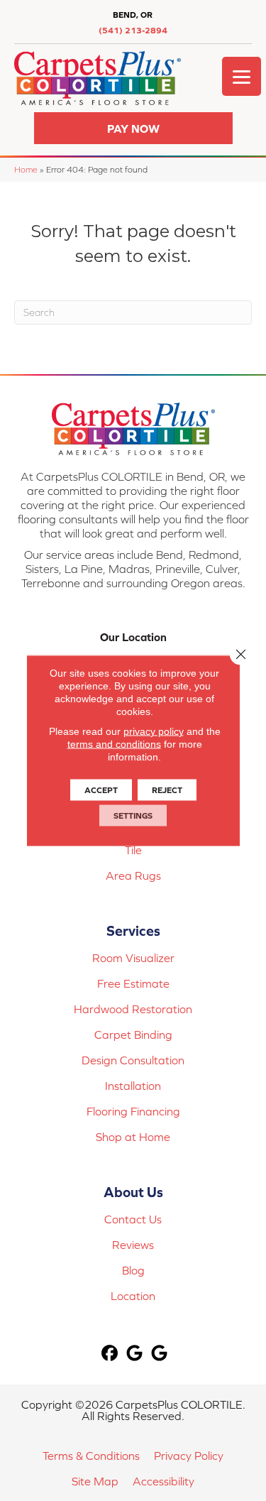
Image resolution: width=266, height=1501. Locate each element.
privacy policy (153, 731)
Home (26, 169)
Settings (133, 816)
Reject (167, 790)
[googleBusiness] (134, 1354)
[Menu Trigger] (241, 76)
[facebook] (109, 1354)
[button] (133, 128)
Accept (101, 790)
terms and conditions (114, 744)
